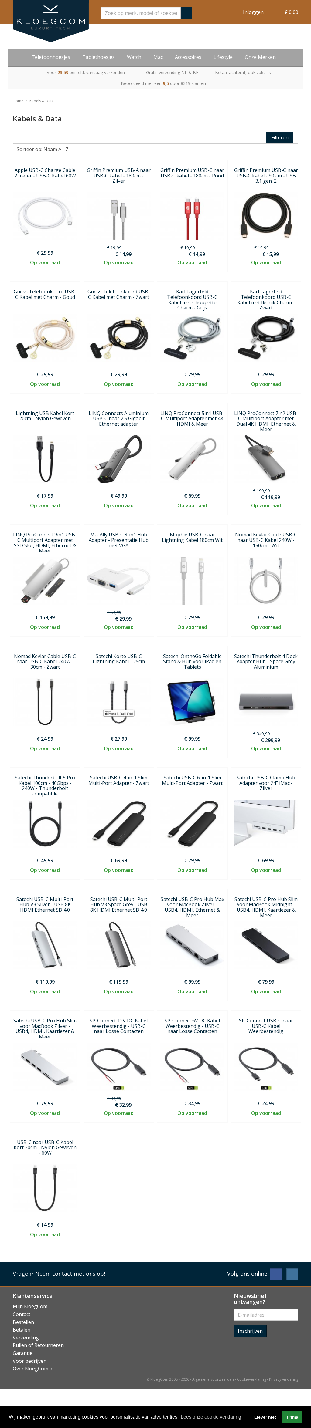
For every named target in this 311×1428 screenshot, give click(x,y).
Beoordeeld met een (163, 83)
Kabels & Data (41, 100)
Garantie (22, 1353)
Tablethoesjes (98, 57)
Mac (158, 57)
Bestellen (23, 1322)
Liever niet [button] (265, 1417)
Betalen (21, 1329)
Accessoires (188, 57)
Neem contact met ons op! (70, 1273)
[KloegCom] (51, 21)
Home (18, 100)
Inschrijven (250, 1331)
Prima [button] (292, 1417)
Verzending (26, 1337)
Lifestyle (223, 57)
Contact (21, 1314)
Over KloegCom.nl (33, 1368)
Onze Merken (260, 57)
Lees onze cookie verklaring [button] (211, 1417)
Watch (134, 57)
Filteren (280, 137)
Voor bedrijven (29, 1361)
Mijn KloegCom (30, 1306)
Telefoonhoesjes (51, 57)
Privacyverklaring (283, 1379)
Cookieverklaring (251, 1379)
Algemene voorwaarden (213, 1379)
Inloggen (253, 12)
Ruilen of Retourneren (38, 1345)
